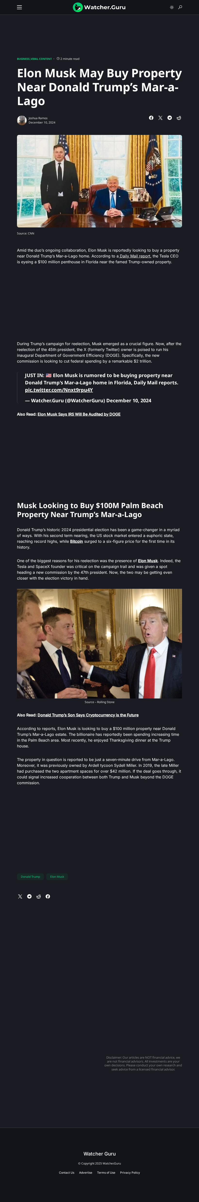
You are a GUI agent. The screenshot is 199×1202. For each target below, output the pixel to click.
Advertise (85, 1172)
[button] (19, 7)
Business (23, 59)
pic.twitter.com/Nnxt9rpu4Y (59, 390)
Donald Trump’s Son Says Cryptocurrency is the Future (88, 715)
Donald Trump (30, 877)
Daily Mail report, (135, 256)
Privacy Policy (130, 1172)
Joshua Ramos (38, 118)
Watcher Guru (99, 1154)
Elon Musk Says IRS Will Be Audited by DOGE (79, 414)
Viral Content (41, 59)
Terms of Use (106, 1172)
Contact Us (66, 1172)
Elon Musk (57, 877)
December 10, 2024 (128, 400)
